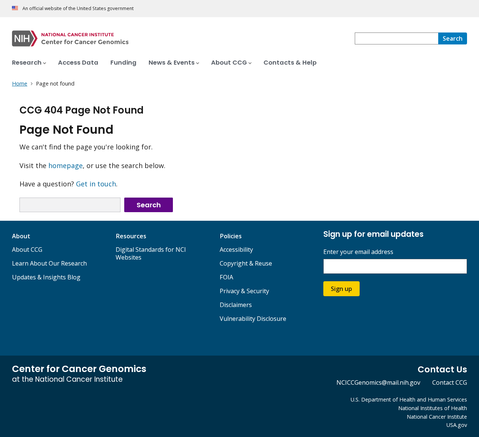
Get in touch (96, 183)
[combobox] (396, 38)
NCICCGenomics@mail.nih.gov (378, 382)
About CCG (27, 249)
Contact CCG (449, 382)
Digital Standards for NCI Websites (151, 253)
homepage (65, 165)
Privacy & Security (244, 291)
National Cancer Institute (437, 416)
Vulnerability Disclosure (253, 318)
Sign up (341, 289)
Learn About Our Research (49, 263)
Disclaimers (236, 305)
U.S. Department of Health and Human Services (409, 399)
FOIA (226, 277)
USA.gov (456, 424)
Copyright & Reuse (246, 263)
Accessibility (236, 249)
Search (149, 205)
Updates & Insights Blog (46, 277)
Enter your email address (358, 252)
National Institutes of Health (432, 408)
